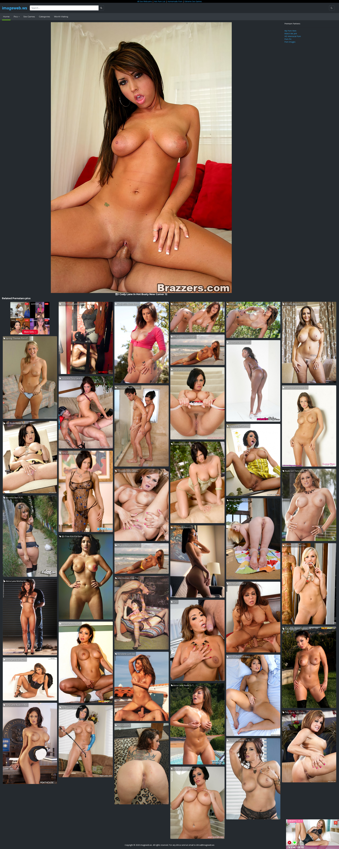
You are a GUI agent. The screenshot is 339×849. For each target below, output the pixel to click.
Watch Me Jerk (290, 33)
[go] (101, 7)
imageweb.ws (14, 7)
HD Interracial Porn (292, 36)
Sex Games (29, 16)
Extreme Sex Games (193, 1)
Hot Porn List (159, 1)
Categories (44, 16)
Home (6, 16)
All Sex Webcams (144, 1)
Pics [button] (16, 16)
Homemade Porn (175, 1)
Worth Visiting (61, 16)
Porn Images (289, 42)
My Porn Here (290, 30)
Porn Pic (288, 39)
